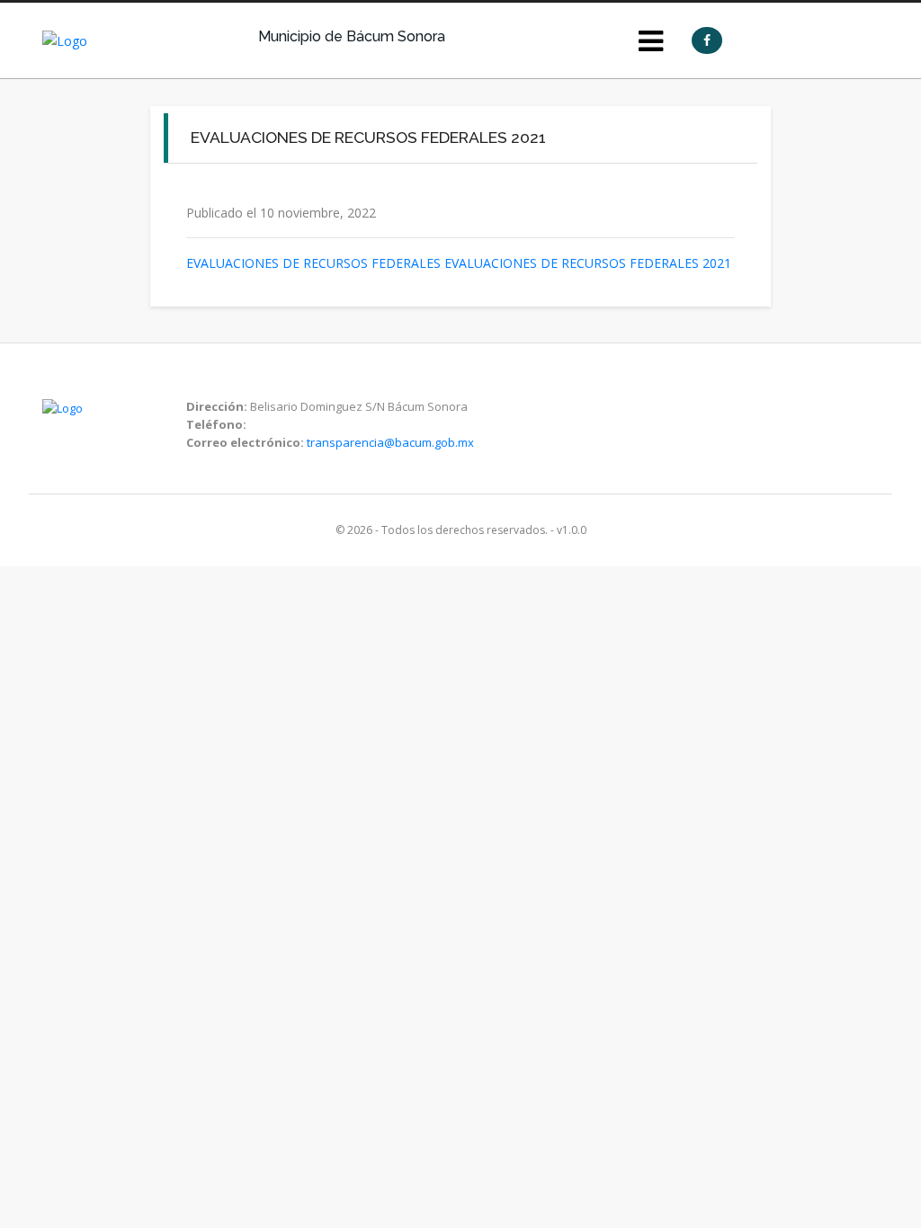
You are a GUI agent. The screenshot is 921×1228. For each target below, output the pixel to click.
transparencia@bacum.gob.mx (390, 442)
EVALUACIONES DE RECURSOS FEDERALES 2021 (587, 262)
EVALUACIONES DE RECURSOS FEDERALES (313, 262)
